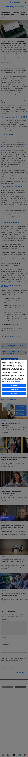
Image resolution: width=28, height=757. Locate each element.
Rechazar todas (14, 385)
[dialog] (14, 378)
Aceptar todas (14, 389)
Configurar (14, 393)
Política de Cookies (15, 381)
